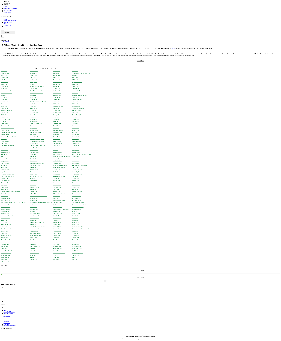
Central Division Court (6, 93)
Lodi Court (55, 150)
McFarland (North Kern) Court (37, 163)
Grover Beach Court (6, 125)
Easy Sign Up (7, 316)
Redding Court (56, 191)
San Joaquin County (5, 207)
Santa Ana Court (5, 213)
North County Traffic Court (36, 176)
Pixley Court (4, 185)
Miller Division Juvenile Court (60, 165)
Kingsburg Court (5, 141)
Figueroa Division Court (35, 114)
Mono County (75, 167)
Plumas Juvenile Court (35, 187)
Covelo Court (75, 101)
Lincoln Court (4, 150)
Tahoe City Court (57, 233)
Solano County (75, 222)
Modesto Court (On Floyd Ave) (79, 165)
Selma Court (75, 218)
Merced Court (4, 165)
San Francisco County (35, 204)
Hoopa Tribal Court (5, 130)
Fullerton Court (75, 119)
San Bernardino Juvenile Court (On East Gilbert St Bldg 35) (15, 202)
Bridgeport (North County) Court (37, 86)
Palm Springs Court (5, 180)
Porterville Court (5, 189)
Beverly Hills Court (57, 82)
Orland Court (56, 178)
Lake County (4, 143)
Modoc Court (33, 167)
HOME (5, 7)
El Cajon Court (33, 110)
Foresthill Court (4, 117)
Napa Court (32, 172)
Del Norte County (57, 104)
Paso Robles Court (5, 182)
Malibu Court (33, 156)
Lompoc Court (75, 150)
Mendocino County (57, 163)
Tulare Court (56, 239)
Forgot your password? (6, 41)
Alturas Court (4, 75)
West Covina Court (34, 253)
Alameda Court (56, 71)
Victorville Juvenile (76, 246)
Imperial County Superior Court (37, 132)
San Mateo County (76, 209)
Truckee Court (75, 237)
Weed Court (75, 250)
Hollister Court (75, 128)
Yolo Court (74, 257)
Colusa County (75, 97)
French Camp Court (5, 119)
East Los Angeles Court (6, 110)
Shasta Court (56, 220)
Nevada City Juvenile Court (7, 174)
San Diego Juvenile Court (78, 202)
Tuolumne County (76, 239)
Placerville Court (57, 185)
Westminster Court (5, 255)
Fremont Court (75, 117)
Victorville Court (57, 246)
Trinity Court (56, 237)
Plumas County (4, 187)
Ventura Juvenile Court (35, 246)
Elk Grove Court (34, 112)
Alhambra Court (5, 73)
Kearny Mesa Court (57, 136)
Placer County (33, 185)
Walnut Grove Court (76, 248)
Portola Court (33, 189)
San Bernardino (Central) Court (60, 200)
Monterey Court (56, 169)
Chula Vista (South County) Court (80, 95)
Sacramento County (5, 198)
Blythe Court (33, 84)
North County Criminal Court (8, 176)
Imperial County (76, 130)
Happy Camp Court (76, 125)
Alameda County (34, 71)
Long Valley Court (34, 152)
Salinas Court (56, 198)
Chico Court (4, 95)
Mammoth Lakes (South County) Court (62, 156)
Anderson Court (75, 75)
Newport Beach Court (77, 174)
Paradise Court (56, 180)
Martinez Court (75, 161)
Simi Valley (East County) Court (37, 222)
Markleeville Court (57, 161)
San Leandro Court (57, 207)
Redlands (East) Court (77, 191)
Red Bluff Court (33, 191)
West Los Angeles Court (77, 253)
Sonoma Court (75, 224)
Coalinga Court (56, 97)
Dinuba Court (33, 106)
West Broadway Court (6, 253)
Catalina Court (56, 90)
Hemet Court (56, 128)
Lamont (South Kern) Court (7, 145)
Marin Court (56, 158)
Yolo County (56, 257)
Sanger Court (75, 211)
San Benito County (5, 200)
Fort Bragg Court (34, 117)
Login (2, 30)
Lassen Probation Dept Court (36, 147)
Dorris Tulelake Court (58, 106)
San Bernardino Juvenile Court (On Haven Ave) (41, 202)
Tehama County (75, 233)
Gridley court (75, 123)
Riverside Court (4, 196)
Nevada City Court (76, 172)
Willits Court (56, 255)
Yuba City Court (33, 259)
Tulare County (33, 239)
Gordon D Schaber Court (35, 123)
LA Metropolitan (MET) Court (37, 141)
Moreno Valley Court (77, 169)
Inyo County (33, 134)
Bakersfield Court (5, 79)
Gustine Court (33, 125)
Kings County (75, 139)
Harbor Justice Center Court (7, 128)
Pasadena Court (75, 180)
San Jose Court (33, 207)
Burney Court (75, 86)
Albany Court (75, 71)
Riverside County (76, 193)
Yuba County (56, 259)
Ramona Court (75, 189)
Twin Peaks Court (57, 242)
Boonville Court (56, 84)
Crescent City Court (5, 104)
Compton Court (33, 99)
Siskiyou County (57, 222)
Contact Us (6, 321)
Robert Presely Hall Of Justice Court (38, 196)
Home (5, 310)
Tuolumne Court (5, 242)
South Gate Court (57, 226)
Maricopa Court (4, 158)
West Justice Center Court (59, 253)
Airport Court (4, 71)
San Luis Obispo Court (6, 209)
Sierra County (75, 220)
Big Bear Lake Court (77, 82)
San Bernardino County (77, 200)
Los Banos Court (76, 152)
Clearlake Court (4, 97)
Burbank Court (56, 86)
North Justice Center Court (59, 176)
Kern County (4, 139)
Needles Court (56, 172)
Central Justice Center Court (36, 93)
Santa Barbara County (35, 213)
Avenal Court (75, 77)
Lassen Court (4, 147)
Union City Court (5, 244)
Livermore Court (34, 150)
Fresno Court (56, 119)
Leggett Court (56, 147)
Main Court (3, 156)
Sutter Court (4, 233)
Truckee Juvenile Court (6, 239)
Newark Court (56, 174)
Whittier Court (33, 255)
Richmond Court (34, 193)
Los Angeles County (57, 152)
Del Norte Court (76, 104)
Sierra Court (4, 222)
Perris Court (32, 182)
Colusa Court (4, 99)
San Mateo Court (5, 211)
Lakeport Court (75, 143)
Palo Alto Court (33, 180)
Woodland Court (33, 257)
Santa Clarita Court (34, 215)
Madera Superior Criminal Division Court (81, 154)
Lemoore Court (75, 147)
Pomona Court (75, 187)
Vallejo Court (33, 244)
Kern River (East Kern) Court (37, 139)
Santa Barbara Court (57, 213)
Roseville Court (56, 196)
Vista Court (32, 248)
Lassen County (75, 145)
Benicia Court (4, 82)
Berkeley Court (33, 82)
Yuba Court (74, 259)
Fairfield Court (4, 114)
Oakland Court (75, 176)
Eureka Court (75, 112)
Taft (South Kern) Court (35, 233)
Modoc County (4, 167)
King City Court (56, 139)
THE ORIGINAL (8, 10)
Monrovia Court (5, 169)
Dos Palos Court (76, 106)
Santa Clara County (76, 213)
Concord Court (56, 99)
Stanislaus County (57, 229)
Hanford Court (56, 125)
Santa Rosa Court (57, 218)
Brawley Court (4, 86)
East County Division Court (78, 108)
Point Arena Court (57, 187)
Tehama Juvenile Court (6, 235)
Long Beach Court (5, 152)
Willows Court (75, 255)
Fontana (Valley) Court (77, 114)
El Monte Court (4, 112)
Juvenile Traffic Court (35, 136)
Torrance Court (4, 237)
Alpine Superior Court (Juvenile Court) (81, 73)
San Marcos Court (34, 209)
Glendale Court (75, 121)
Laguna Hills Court (57, 141)
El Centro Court (56, 110)
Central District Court (77, 90)
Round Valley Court (76, 196)
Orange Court (33, 178)
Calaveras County (34, 88)
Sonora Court (4, 226)
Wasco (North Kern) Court (7, 250)
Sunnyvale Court (34, 231)
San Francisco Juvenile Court (79, 204)
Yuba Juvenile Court (6, 261)
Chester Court (75, 93)
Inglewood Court (5, 134)
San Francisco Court (57, 204)
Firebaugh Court (57, 114)
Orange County (4, 178)
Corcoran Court (4, 101)
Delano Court (4, 106)
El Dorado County (76, 110)
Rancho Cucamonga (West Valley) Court (10, 191)
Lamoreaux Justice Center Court (37, 145)
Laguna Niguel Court (77, 141)
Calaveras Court (56, 88)
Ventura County (75, 244)
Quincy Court (56, 189)
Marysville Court (5, 163)
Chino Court (33, 95)
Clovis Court (33, 97)
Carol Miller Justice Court (36, 90)
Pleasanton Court (76, 185)
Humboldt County (34, 130)
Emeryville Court (57, 112)
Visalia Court (4, 248)
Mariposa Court (33, 161)
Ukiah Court (75, 242)
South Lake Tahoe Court (77, 226)
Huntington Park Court (58, 130)
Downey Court (4, 108)
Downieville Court (34, 108)
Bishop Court (4, 84)
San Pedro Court (33, 211)
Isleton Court (56, 134)
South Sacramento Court (6, 229)
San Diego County (57, 202)
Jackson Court (75, 134)
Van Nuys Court (56, 244)
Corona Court (56, 101)
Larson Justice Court (57, 145)
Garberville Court (34, 121)
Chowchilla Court (57, 95)
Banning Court (33, 79)
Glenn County (4, 123)
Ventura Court (4, 246)
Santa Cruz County (57, 215)
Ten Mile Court (75, 235)
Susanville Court (57, 231)
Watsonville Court (34, 250)
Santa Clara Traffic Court (7, 215)
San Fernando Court (5, 204)
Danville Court (33, 104)
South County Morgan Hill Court (37, 226)
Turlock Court (33, 242)
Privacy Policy (7, 324)
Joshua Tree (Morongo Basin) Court (9, 136)
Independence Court (57, 132)
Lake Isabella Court (57, 143)
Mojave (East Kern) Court (59, 167)
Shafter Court (4, 220)
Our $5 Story (9, 312)
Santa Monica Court (34, 218)
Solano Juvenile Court (6, 224)
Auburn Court (56, 77)
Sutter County (75, 231)
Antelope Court (4, 77)
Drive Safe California (8, 313)
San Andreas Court (76, 198)
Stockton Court (4, 231)
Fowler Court (56, 117)
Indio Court (74, 132)
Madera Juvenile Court (58, 154)
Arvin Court (32, 77)
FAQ (5, 11)
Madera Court (33, 154)
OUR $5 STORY (10, 8)
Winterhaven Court (5, 257)
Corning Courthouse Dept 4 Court (38, 101)
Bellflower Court (76, 79)
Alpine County (33, 73)
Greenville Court (57, 123)
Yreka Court (4, 259)
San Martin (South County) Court (60, 209)
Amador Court (56, 75)
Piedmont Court (56, 182)
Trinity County (33, 237)
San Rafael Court (57, 211)
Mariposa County (5, 161)
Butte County (4, 88)
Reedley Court (4, 193)
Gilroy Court (56, 121)
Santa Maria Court (5, 218)
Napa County (4, 172)
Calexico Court (75, 88)
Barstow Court (56, 79)
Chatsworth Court (57, 93)
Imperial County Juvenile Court (8, 132)
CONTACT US (7, 13)
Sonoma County (56, 224)
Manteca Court (75, 156)
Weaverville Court (57, 250)
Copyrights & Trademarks (10, 325)
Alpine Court (56, 73)
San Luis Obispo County (77, 207)
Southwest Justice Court (35, 229)
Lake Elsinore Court (34, 143)
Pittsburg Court (75, 182)
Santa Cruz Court (76, 215)
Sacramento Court (34, 198)
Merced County (75, 163)
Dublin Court (56, 108)
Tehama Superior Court (35, 235)
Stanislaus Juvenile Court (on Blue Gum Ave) (82, 229)
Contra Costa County (77, 99)
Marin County (33, 158)
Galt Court (3, 121)
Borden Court (75, 84)
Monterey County (34, 169)
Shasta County (33, 220)
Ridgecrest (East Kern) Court (59, 193)
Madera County (4, 154)
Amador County (33, 75)
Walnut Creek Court (57, 248)
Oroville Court (75, 178)
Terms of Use (7, 323)
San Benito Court (34, 200)
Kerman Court (75, 136)
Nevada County (33, 174)
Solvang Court (33, 224)
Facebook (174, 48)
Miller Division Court (35, 165)
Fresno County (33, 119)
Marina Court (75, 158)
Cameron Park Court (6, 90)
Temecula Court (56, 235)
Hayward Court (33, 128)
